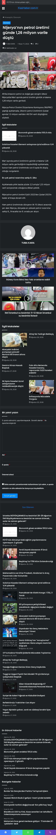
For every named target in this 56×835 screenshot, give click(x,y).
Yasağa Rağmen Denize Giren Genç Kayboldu (24, 667)
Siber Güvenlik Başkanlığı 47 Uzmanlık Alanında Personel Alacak (35, 685)
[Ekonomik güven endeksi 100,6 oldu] (9, 136)
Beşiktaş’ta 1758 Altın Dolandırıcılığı (36, 561)
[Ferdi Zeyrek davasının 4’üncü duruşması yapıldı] (10, 553)
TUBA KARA (10, 44)
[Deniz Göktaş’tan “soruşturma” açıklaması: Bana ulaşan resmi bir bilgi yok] (10, 644)
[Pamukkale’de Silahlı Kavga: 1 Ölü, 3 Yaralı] (10, 596)
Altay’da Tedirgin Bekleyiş (41, 334)
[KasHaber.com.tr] (28, 8)
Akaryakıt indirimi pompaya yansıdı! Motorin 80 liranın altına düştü (13, 353)
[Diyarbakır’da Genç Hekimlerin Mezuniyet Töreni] (10, 632)
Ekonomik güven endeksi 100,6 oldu (35, 132)
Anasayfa (8, 17)
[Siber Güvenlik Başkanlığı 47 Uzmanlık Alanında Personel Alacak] (10, 687)
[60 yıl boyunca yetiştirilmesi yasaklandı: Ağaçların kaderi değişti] (10, 608)
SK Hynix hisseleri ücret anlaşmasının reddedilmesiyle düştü (13, 383)
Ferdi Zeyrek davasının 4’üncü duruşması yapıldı (33, 551)
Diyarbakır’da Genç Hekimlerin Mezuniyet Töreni (33, 630)
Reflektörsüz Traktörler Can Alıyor (19, 702)
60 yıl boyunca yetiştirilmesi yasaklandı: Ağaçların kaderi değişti (36, 605)
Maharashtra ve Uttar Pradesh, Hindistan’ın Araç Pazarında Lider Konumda (26, 574)
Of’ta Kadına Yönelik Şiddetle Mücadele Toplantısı (27, 653)
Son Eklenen (28, 507)
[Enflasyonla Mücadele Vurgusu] (41, 387)
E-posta (6, 465)
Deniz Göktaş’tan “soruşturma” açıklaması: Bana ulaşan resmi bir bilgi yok (35, 643)
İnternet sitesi (8, 474)
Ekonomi (17, 17)
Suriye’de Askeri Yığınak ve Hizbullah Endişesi (24, 695)
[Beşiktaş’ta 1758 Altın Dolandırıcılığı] (10, 565)
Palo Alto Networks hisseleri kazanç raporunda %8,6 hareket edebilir (40, 369)
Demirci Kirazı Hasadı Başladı (12, 366)
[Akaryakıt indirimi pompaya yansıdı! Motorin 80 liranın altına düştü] (14, 340)
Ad (4, 455)
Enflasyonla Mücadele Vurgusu (39, 397)
